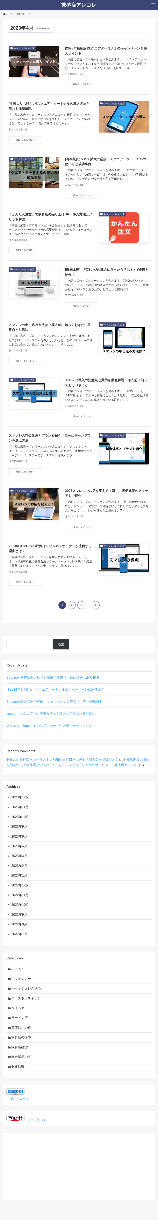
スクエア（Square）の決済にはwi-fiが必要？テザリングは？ (50, 726)
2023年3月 (19, 856)
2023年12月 (20, 797)
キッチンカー (21, 978)
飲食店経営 (19, 1047)
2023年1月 (19, 875)
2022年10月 (20, 904)
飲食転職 (17, 1066)
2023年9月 (19, 826)
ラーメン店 (19, 1017)
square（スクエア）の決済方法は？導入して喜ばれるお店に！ (52, 713)
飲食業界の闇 (21, 1057)
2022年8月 (19, 924)
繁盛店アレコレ (79, 4)
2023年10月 (20, 817)
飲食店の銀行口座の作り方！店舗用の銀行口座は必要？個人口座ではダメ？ (62, 759)
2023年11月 (20, 807)
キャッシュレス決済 (26, 988)
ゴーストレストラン (26, 998)
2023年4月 (19, 846)
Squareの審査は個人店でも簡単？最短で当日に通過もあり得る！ (54, 677)
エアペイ (17, 969)
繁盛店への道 (21, 1027)
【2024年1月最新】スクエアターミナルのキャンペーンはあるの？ (55, 689)
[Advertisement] (78, 1165)
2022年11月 (20, 895)
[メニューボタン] (153, 5)
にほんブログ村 (17, 1098)
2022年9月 (19, 914)
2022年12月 (20, 885)
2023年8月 (19, 836)
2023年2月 (19, 865)
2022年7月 (19, 934)
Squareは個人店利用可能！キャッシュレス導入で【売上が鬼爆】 (54, 701)
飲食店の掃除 (21, 1037)
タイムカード (21, 1008)
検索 (61, 644)
